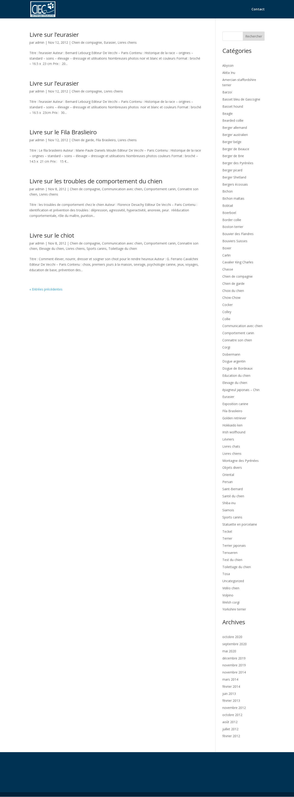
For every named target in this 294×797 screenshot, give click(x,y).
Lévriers (228, 439)
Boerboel (229, 212)
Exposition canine (235, 404)
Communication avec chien (122, 189)
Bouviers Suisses (234, 241)
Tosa (226, 574)
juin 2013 (229, 693)
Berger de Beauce (235, 149)
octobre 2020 (232, 637)
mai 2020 (229, 651)
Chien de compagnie (87, 42)
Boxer (226, 248)
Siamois (228, 510)
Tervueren (229, 552)
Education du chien (236, 375)
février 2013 (231, 700)
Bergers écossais (235, 184)
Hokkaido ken (232, 425)
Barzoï (227, 92)
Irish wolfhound (233, 432)
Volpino (227, 595)
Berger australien (235, 134)
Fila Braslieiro (106, 140)
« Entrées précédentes (45, 289)
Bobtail (227, 205)
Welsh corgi (231, 602)
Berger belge (231, 142)
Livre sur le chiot (51, 235)
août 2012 (229, 722)
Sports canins (97, 248)
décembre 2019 (234, 658)
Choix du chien (233, 290)
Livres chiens (127, 42)
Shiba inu (229, 503)
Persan (227, 482)
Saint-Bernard (232, 489)
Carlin (226, 255)
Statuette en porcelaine (239, 524)
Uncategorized (233, 581)
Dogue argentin (234, 361)
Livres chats (231, 446)
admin (39, 42)
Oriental (228, 474)
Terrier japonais (234, 545)
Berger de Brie (233, 156)
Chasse (227, 269)
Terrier (227, 538)
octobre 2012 (232, 715)
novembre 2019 (234, 665)
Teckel (227, 531)
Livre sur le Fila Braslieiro (63, 132)
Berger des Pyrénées (237, 163)
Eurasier (110, 42)
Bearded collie (232, 120)
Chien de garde (83, 140)
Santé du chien (233, 496)
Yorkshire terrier (234, 609)
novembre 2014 (234, 672)
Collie (226, 319)
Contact (258, 9)
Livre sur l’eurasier (54, 34)
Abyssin (228, 65)
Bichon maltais (233, 198)
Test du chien (232, 560)
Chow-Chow (231, 297)
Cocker (227, 304)
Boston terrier (232, 226)
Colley (226, 312)
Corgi (226, 347)
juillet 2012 (230, 729)
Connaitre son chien (237, 340)
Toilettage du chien (122, 248)
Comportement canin (160, 189)
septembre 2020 (234, 644)
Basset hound (232, 106)
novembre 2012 (234, 707)
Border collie (231, 220)
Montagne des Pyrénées (240, 460)
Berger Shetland (234, 177)
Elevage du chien (51, 248)
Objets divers (232, 467)
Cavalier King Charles (237, 262)
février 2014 (231, 686)
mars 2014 (230, 679)
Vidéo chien (230, 588)
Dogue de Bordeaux (237, 368)
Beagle (227, 113)
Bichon (227, 191)
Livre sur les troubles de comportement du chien (95, 181)
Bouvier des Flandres (238, 234)
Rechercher (253, 36)
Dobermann (231, 354)
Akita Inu (228, 72)
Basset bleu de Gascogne (241, 99)
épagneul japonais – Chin (241, 390)
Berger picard (232, 170)
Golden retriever (234, 418)
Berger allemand (234, 127)
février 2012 (231, 736)
